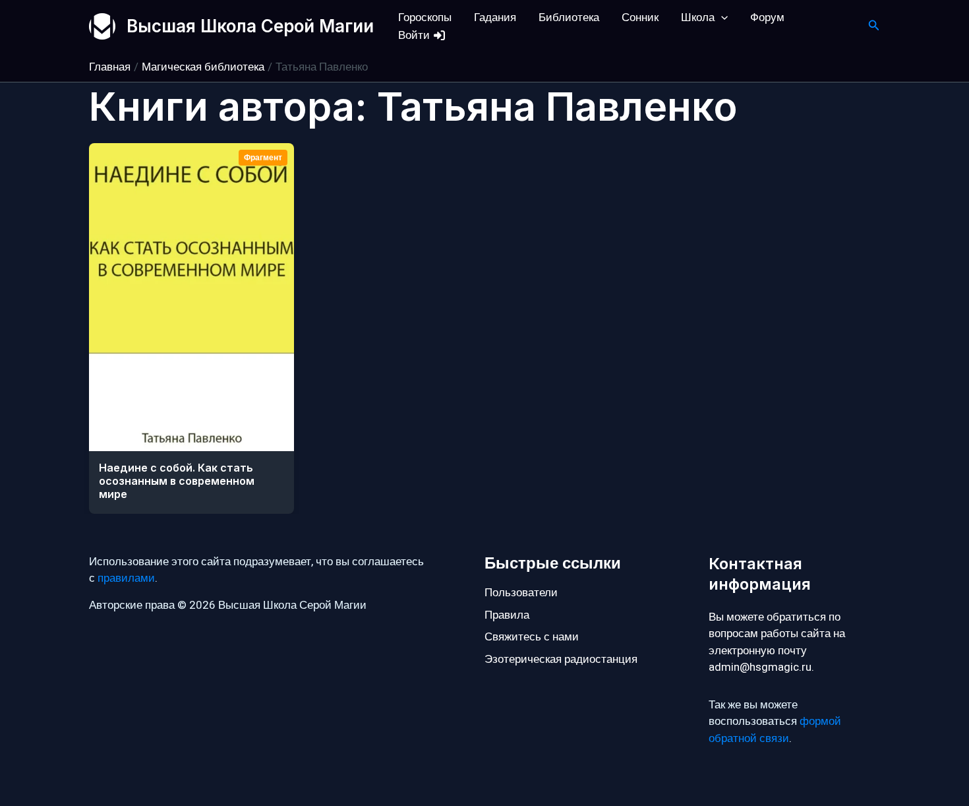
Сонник (640, 17)
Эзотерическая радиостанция (560, 659)
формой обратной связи (775, 730)
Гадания (495, 17)
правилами (126, 578)
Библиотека (569, 17)
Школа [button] (698, 17)
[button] (721, 17)
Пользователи (521, 592)
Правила (506, 615)
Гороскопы (425, 17)
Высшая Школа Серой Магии (250, 26)
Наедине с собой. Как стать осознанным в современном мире (176, 481)
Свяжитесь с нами (531, 637)
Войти (415, 35)
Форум (767, 17)
